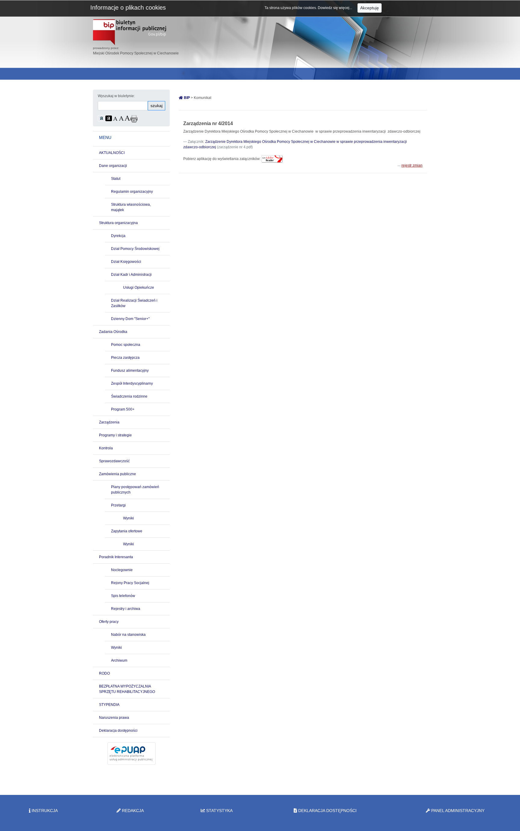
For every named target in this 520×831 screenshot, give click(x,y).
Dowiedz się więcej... (335, 8)
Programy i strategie (115, 435)
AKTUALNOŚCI (112, 153)
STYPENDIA (109, 705)
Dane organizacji (113, 166)
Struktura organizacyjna (118, 223)
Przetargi (118, 505)
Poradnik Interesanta (116, 557)
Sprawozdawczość (114, 461)
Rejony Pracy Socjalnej (130, 583)
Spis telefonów (123, 596)
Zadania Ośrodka (113, 332)
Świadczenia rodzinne (129, 396)
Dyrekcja (118, 236)
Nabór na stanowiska (128, 634)
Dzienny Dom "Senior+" (130, 319)
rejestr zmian (411, 165)
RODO (104, 673)
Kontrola (106, 448)
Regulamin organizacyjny (132, 191)
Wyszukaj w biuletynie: (116, 96)
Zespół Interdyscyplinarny (132, 383)
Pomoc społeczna (125, 345)
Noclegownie (122, 570)
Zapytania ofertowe (126, 531)
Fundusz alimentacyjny (130, 370)
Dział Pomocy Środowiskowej (135, 249)
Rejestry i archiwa (125, 609)
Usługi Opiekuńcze (138, 287)
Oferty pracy (109, 622)
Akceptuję (369, 7)
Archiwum (119, 660)
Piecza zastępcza (125, 357)
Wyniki (128, 518)
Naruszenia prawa (114, 718)
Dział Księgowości (126, 262)
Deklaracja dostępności (118, 730)
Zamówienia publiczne (117, 474)
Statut (115, 179)
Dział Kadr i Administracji (131, 274)
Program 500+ (123, 409)
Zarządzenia (109, 422)
